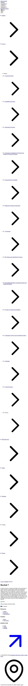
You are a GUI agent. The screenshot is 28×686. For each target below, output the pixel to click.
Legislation (3, 3)
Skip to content (4, 1)
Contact (5, 627)
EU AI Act (5, 612)
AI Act (3, 44)
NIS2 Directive (5, 439)
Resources (3, 7)
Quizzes (3, 553)
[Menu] (2, 12)
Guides (3, 467)
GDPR (3, 15)
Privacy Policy (21, 655)
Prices (2, 8)
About (4, 625)
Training (2, 5)
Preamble (6, 581)
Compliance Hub (14, 655)
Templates (4, 496)
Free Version (6, 8)
